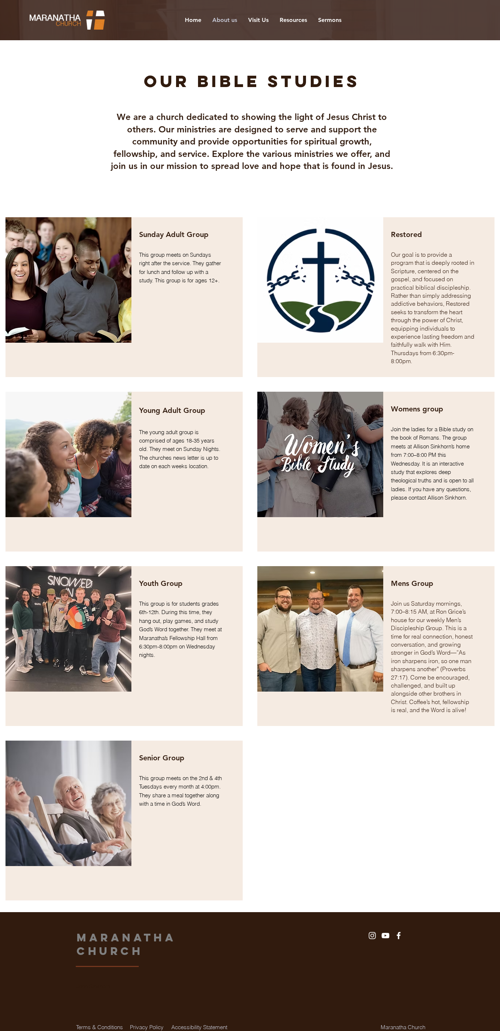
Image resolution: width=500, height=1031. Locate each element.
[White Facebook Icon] (398, 935)
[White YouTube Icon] (385, 935)
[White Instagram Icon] (372, 935)
